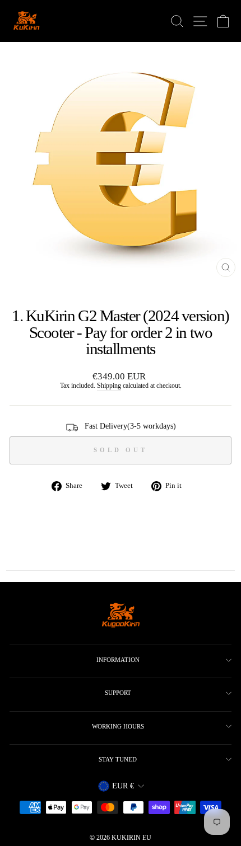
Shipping (109, 385)
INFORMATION (118, 659)
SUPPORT (118, 692)
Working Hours (118, 726)
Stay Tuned (118, 759)
